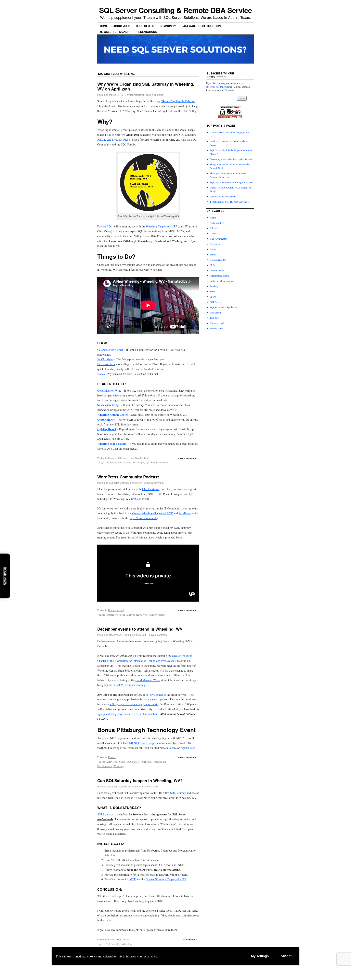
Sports (213, 296)
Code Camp (119, 761)
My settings (260, 956)
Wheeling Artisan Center (112, 414)
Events (112, 458)
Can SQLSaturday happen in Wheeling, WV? (140, 780)
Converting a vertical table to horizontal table (231, 159)
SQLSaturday (178, 793)
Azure (213, 217)
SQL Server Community (144, 518)
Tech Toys (215, 317)
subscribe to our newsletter (219, 86)
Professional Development (222, 280)
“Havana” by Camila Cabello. (178, 101)
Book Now (5, 576)
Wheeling (164, 462)
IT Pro (213, 265)
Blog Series (145, 26)
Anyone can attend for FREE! (114, 139)
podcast (137, 614)
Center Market (106, 419)
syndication (215, 312)
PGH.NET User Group (140, 743)
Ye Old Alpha (105, 359)
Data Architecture (218, 238)
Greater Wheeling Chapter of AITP (152, 513)
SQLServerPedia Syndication (133, 458)
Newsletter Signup (114, 32)
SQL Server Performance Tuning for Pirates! (231, 182)
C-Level (214, 228)
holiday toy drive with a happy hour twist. (133, 704)
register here (188, 748)
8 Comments (189, 939)
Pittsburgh (138, 462)
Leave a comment (154, 94)
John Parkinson (150, 489)
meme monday (217, 270)
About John (121, 26)
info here (171, 748)
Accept (286, 956)
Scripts (213, 291)
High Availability (218, 259)
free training (124, 462)
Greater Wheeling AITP (118, 614)
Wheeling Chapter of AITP (161, 226)
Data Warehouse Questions (201, 26)
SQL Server (151, 462)
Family (213, 254)
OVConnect (156, 695)
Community (168, 26)
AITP (109, 761)
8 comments (152, 786)
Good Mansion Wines (147, 680)
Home (104, 26)
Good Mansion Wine (109, 390)
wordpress (159, 614)
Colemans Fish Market (110, 350)
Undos (101, 374)
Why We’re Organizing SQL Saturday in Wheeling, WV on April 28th (145, 86)
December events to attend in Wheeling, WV (139, 629)
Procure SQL (105, 226)
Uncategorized (116, 610)
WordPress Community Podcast (128, 477)
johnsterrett (136, 94)
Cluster (213, 233)
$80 (146, 499)
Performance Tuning (219, 275)
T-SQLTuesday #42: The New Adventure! (230, 201)
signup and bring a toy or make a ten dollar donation (127, 714)
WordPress (185, 513)
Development (216, 243)
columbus (111, 462)
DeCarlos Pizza (106, 364)
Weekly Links (216, 328)
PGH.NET (146, 761)
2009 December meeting (131, 685)
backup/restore (217, 222)
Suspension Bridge (108, 405)
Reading (214, 286)
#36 (134, 499)
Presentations (146, 32)
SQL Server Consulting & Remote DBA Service (175, 10)
